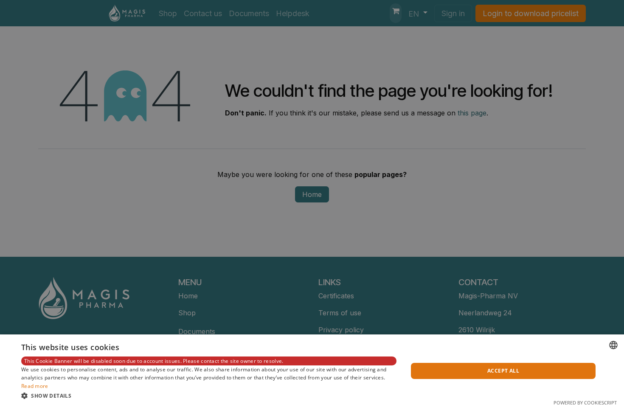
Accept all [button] (503, 370)
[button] (208, 395)
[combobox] (613, 345)
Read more (34, 386)
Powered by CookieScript (585, 402)
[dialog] (312, 370)
